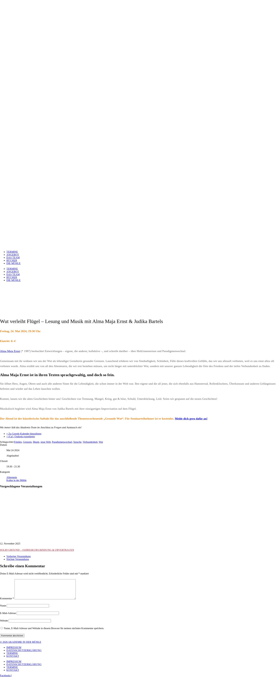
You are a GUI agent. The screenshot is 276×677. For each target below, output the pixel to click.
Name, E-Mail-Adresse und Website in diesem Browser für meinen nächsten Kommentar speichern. (54, 628)
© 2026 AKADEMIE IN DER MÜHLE (20, 642)
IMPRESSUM (13, 647)
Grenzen (27, 442)
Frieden (18, 442)
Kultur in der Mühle (16, 480)
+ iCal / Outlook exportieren (20, 436)
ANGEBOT (12, 254)
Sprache (77, 442)
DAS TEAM (13, 257)
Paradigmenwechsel (62, 442)
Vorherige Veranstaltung (18, 556)
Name (3, 605)
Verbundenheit (90, 442)
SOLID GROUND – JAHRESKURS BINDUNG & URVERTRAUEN (37, 550)
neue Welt (46, 442)
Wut (101, 442)
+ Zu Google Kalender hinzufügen (23, 433)
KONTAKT (12, 656)
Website (4, 620)
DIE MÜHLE (13, 263)
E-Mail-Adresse (8, 613)
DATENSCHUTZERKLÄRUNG (24, 650)
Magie (36, 442)
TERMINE (12, 251)
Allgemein (11, 477)
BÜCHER (11, 260)
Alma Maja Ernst (10, 351)
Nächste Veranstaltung (17, 559)
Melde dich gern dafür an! (191, 418)
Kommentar (7, 598)
